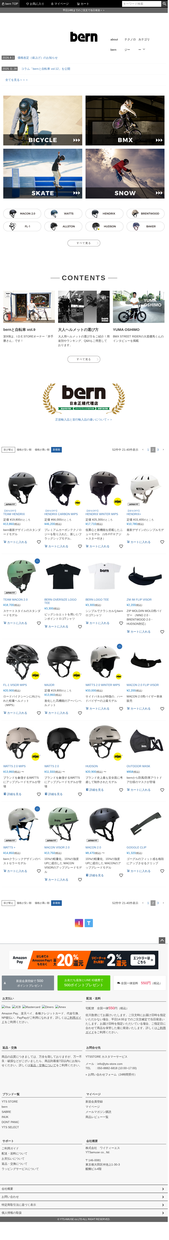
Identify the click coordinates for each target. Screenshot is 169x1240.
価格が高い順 (42, 449)
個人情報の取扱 (12, 1212)
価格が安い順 (24, 449)
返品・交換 (9, 1047)
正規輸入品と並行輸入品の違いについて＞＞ (84, 419)
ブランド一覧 (11, 1094)
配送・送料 (93, 998)
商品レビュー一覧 (97, 1117)
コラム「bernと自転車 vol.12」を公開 (36, 68)
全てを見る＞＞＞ (15, 79)
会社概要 (92, 1141)
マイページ (61, 3)
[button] (143, 450)
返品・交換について (43, 1065)
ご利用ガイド (10, 1148)
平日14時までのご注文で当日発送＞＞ (84, 10)
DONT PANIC (10, 1122)
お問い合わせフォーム (102, 1074)
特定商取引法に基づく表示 (19, 1204)
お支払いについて (13, 1158)
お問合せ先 (93, 1047)
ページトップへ (162, 940)
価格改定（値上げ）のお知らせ (30, 57)
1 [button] (148, 449)
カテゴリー (144, 44)
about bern (114, 44)
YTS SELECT (10, 1127)
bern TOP (11, 3)
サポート (8, 1141)
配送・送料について (14, 1153)
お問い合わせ (10, 1196)
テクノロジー (130, 44)
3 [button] (158, 449)
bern (5, 1106)
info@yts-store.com (110, 1063)
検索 (164, 4)
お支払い (8, 998)
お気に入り (37, 3)
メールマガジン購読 (98, 1111)
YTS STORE (10, 1101)
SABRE (6, 1111)
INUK (5, 1117)
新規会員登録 (94, 1101)
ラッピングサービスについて (20, 1168)
